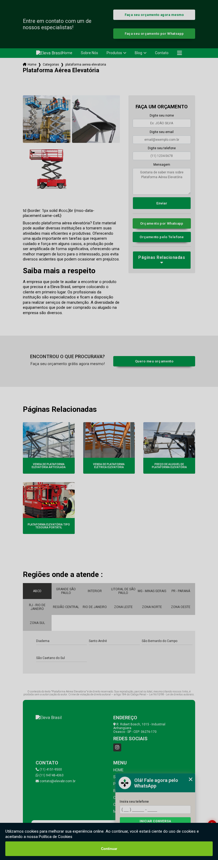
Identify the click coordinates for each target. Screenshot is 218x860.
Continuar (109, 849)
